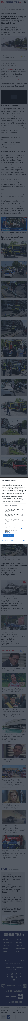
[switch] (22, 509)
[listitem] (14, 506)
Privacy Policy (22, 540)
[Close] (25, 480)
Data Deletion (5, 540)
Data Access (14, 540)
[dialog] (14, 510)
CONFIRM (8, 535)
